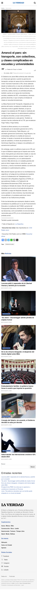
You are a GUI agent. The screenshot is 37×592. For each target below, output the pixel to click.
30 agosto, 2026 (7, 288)
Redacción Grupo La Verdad (14, 69)
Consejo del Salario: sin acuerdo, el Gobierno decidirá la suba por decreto (18, 421)
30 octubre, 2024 (8, 73)
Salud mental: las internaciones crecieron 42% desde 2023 (18, 455)
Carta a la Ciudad (6, 545)
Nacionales (8, 8)
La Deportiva (19, 224)
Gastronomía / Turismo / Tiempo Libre (12, 531)
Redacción (4, 576)
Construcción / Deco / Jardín (10, 528)
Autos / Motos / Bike (7, 526)
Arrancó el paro (10, 244)
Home (2, 8)
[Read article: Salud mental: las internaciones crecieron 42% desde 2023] (18, 440)
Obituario (4, 542)
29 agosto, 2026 (7, 390)
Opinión (3, 548)
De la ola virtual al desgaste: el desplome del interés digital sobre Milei (17, 353)
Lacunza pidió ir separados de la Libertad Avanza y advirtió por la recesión (16, 284)
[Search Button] (35, 2)
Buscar (3, 464)
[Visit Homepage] (18, 3)
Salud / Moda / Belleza (8, 534)
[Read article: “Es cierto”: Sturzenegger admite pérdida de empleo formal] (18, 303)
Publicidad (12, 576)
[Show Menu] (2, 2)
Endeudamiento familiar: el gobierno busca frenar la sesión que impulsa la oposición (17, 387)
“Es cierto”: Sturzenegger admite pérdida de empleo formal (17, 318)
